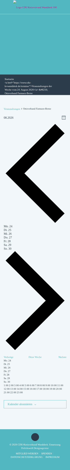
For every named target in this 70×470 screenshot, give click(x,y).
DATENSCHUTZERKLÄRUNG (27, 457)
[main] (35, 262)
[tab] (8, 226)
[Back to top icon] (35, 437)
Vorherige (8, 357)
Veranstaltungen (12, 108)
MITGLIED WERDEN (27, 453)
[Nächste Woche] (35, 349)
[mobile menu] (65, 6)
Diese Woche (35, 357)
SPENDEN (46, 453)
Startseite (9, 79)
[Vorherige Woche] (35, 222)
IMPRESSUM (53, 457)
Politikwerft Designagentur (34, 448)
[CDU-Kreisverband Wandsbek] (35, 7)
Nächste (62, 357)
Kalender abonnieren (20, 404)
